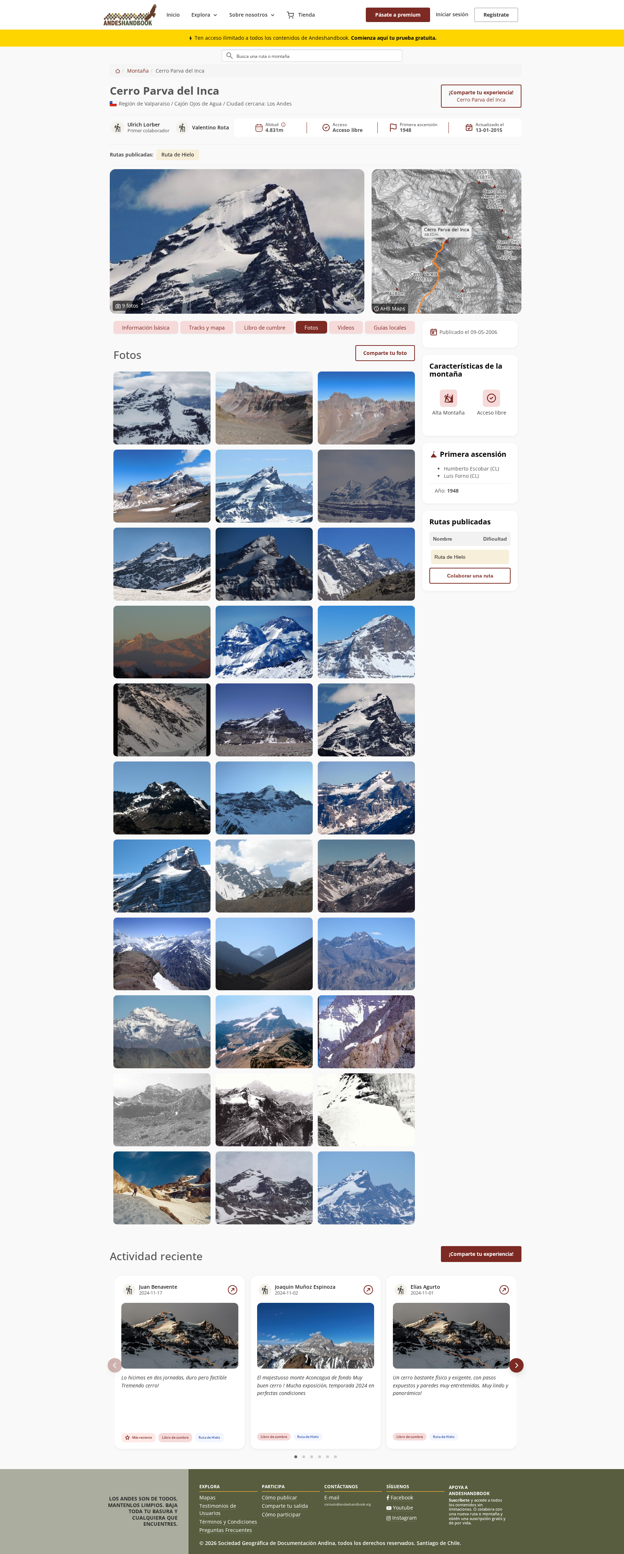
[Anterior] (115, 1365)
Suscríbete (459, 1500)
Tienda (306, 14)
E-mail (331, 1497)
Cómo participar (281, 1514)
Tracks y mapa (207, 327)
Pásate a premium (398, 14)
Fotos (311, 327)
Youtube (403, 1507)
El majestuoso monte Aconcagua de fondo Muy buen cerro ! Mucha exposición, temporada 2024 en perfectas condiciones (315, 1385)
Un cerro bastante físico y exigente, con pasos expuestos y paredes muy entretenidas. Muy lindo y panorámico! (450, 1385)
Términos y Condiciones (228, 1521)
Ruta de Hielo (177, 154)
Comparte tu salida (285, 1505)
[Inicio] (117, 70)
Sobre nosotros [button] (248, 14)
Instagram (404, 1517)
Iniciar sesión (452, 14)
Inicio (173, 14)
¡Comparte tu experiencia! (481, 96)
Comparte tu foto (385, 352)
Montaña (138, 70)
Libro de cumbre (264, 327)
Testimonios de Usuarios (217, 1509)
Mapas (207, 1497)
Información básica (145, 327)
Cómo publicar (279, 1497)
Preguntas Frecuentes (225, 1530)
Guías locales (390, 327)
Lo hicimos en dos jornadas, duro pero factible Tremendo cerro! (174, 1381)
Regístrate (496, 14)
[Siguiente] (516, 1365)
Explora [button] (200, 14)
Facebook (402, 1497)
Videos (346, 327)
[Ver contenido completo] (232, 1290)
